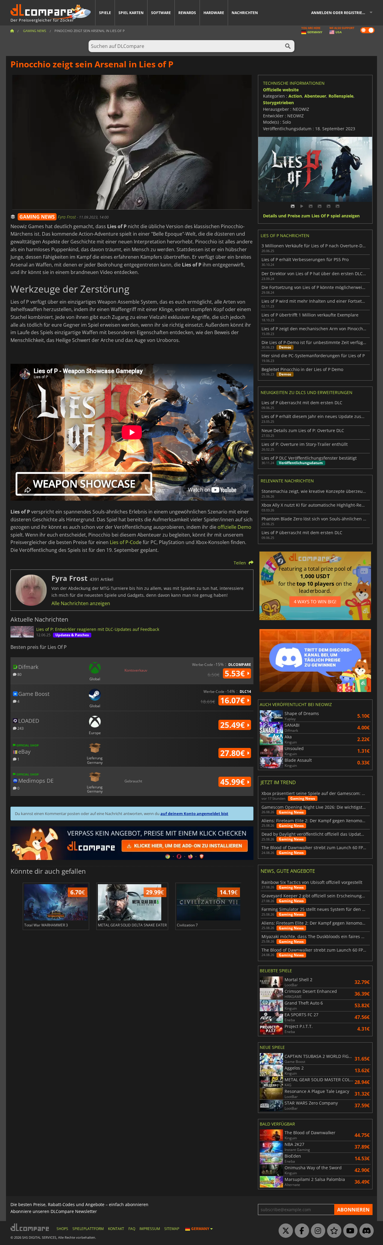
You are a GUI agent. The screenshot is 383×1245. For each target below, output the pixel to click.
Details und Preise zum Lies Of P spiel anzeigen (311, 216)
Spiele (105, 12)
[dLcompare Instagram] (316, 1230)
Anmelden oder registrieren (340, 12)
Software (161, 12)
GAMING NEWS (37, 216)
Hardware (213, 12)
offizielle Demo (234, 527)
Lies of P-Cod (124, 542)
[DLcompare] (30, 1227)
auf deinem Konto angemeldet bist (194, 813)
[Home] (12, 30)
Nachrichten (245, 12)
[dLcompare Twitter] (284, 1230)
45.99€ (233, 782)
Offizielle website (281, 90)
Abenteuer (315, 96)
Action (295, 96)
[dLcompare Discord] (365, 1230)
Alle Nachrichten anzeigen (80, 603)
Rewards (187, 12)
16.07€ (233, 700)
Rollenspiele (341, 96)
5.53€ (236, 673)
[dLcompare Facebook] (300, 1230)
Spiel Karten (131, 12)
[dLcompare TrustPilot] (332, 1230)
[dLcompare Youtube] (348, 1230)
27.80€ (233, 753)
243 (20, 728)
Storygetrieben (278, 102)
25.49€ (233, 725)
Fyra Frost (67, 217)
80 (19, 674)
